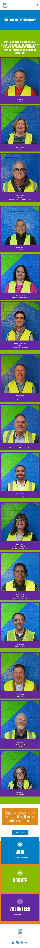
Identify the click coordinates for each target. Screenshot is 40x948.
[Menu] (37, 5)
